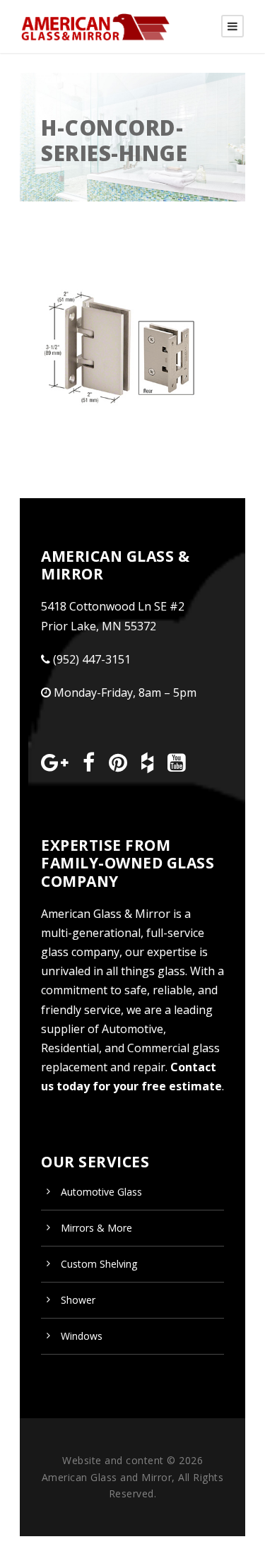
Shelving (99, 1264)
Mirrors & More (96, 1227)
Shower (78, 1300)
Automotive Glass (101, 1191)
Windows (81, 1336)
